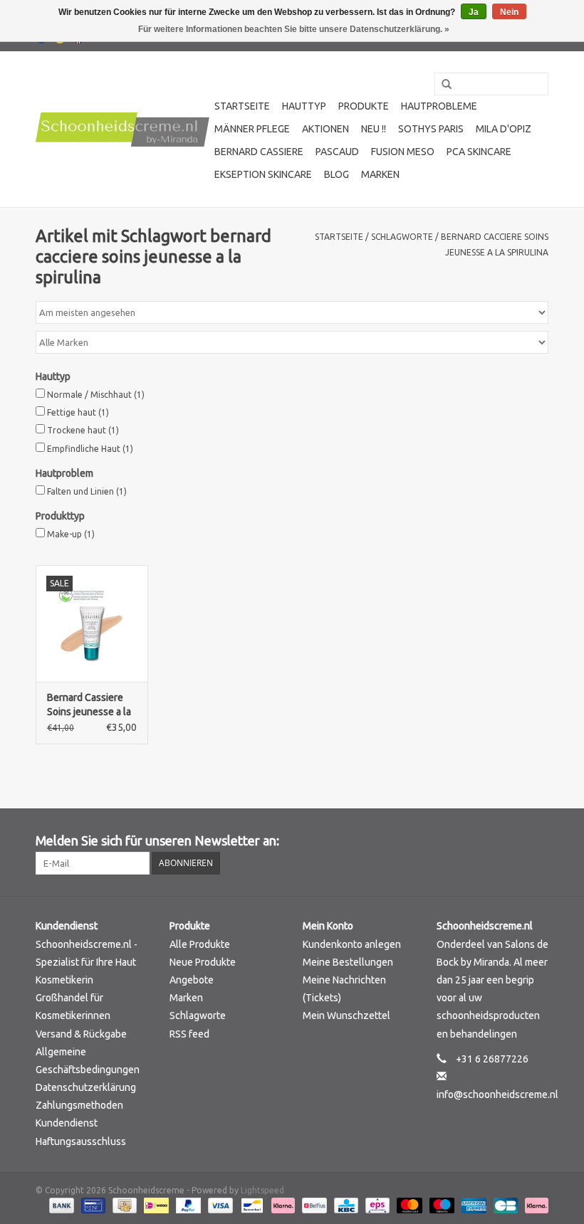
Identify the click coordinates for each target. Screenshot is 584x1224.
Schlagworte (402, 236)
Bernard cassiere (258, 151)
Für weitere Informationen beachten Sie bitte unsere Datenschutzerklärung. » (293, 29)
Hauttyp (304, 106)
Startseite (242, 106)
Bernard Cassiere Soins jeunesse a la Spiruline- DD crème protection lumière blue (91, 705)
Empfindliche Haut (90, 448)
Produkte (363, 106)
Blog (336, 174)
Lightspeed (262, 1190)
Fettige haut (78, 412)
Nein (509, 12)
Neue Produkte (203, 962)
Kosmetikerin (64, 980)
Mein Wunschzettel (346, 1015)
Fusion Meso (402, 151)
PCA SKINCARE (479, 151)
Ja (474, 12)
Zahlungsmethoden (79, 1105)
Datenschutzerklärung (86, 1087)
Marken (380, 174)
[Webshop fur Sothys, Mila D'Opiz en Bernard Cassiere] (123, 129)
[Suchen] (441, 85)
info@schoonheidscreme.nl (497, 1094)
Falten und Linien (87, 491)
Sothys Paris (431, 128)
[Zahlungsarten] (60, 1205)
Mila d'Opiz (503, 128)
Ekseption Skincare (263, 174)
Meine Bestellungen (348, 962)
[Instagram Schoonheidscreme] (537, 841)
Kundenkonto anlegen (352, 944)
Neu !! (373, 128)
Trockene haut (83, 430)
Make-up (71, 534)
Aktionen (325, 128)
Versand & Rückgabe (81, 1034)
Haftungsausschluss (81, 1141)
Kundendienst (67, 1123)
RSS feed (189, 1034)
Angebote (192, 980)
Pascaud (337, 151)
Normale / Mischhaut (96, 394)
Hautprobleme (439, 106)
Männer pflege (252, 128)
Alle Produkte (200, 944)
